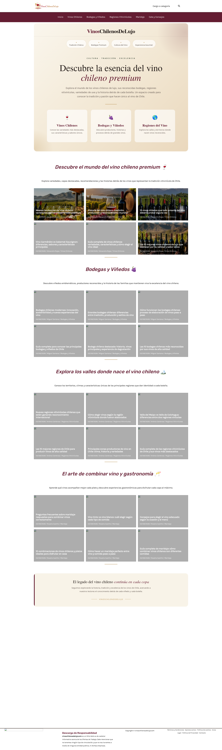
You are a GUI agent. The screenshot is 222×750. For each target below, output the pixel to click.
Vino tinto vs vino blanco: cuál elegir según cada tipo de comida (110, 518)
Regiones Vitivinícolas (70, 421)
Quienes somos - (191, 730)
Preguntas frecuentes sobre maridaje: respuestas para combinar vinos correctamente (55, 517)
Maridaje (64, 524)
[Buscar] (179, 6)
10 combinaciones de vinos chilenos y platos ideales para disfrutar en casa (59, 552)
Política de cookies (204, 730)
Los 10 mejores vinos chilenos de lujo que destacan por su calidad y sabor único (161, 245)
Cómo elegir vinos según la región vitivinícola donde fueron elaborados (107, 416)
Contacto (202, 733)
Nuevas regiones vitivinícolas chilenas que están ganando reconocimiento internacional (58, 415)
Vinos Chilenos (66, 217)
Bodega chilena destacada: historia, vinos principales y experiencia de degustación (109, 348)
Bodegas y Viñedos (68, 319)
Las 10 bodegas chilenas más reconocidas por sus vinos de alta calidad (161, 348)
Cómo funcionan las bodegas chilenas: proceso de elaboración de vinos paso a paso (160, 313)
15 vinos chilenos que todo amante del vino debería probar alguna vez (162, 211)
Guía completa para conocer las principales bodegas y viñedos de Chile (58, 348)
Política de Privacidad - (190, 733)
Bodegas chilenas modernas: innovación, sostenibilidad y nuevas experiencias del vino (57, 313)
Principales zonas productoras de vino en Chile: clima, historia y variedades (109, 450)
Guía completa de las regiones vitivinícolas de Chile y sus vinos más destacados (162, 450)
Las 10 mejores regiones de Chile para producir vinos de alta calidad (55, 450)
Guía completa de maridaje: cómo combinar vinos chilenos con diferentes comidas (160, 551)
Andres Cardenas (53, 421)
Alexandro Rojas (53, 217)
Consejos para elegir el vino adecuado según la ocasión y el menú (159, 518)
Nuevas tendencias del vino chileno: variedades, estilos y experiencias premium (58, 211)
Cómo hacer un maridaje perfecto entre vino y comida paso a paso (108, 552)
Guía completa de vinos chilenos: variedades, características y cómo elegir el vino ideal (110, 244)
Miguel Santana (53, 319)
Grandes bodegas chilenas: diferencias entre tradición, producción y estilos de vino (111, 313)
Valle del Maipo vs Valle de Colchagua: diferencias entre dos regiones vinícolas (160, 416)
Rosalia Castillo (53, 524)
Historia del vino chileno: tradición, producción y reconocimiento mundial (108, 211)
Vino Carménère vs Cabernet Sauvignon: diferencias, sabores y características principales (57, 244)
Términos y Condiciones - (176, 730)
